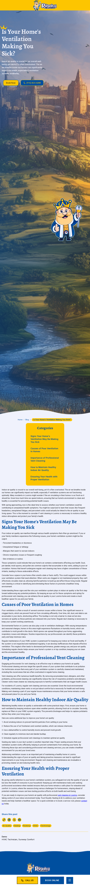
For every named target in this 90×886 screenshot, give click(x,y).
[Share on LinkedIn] (9, 820)
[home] (45, 5)
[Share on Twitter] (14, 820)
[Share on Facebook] (19, 820)
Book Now (11, 83)
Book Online (52, 880)
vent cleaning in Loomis (67, 795)
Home (20, 420)
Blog (27, 420)
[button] (69, 880)
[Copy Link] (4, 820)
